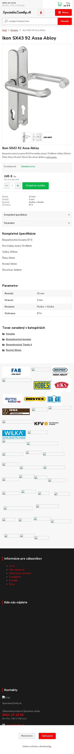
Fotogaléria (15, 576)
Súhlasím (47, 736)
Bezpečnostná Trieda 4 (19, 344)
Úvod (4, 30)
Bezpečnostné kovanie (18, 339)
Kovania (14, 30)
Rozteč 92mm (13, 350)
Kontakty (13, 580)
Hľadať (64, 21)
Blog (11, 584)
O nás (12, 566)
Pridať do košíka (35, 185)
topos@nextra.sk (15, 725)
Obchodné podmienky (20, 573)
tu (50, 746)
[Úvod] (16, 12)
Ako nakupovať (16, 569)
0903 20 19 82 (9, 3)
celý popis (51, 157)
